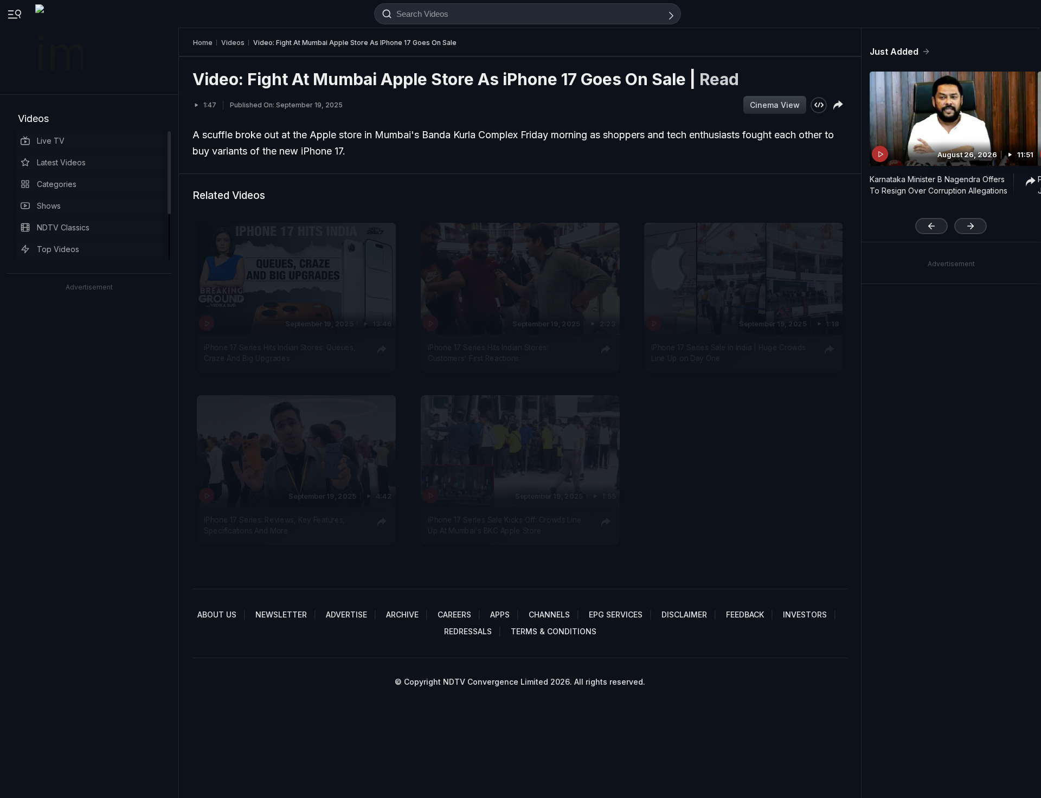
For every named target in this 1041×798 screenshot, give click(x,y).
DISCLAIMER (684, 614)
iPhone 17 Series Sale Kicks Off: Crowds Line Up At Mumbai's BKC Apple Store (504, 525)
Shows (49, 205)
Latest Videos (61, 162)
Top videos (58, 249)
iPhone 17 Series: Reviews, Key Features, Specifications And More (274, 525)
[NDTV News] (60, 47)
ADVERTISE (346, 614)
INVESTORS (805, 614)
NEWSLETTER (281, 614)
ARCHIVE (402, 614)
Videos (33, 118)
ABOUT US (216, 614)
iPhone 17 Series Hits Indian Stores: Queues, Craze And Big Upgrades (279, 353)
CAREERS (454, 614)
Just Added (894, 51)
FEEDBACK (745, 614)
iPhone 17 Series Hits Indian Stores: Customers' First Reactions (488, 353)
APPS (500, 614)
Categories (56, 184)
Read (719, 79)
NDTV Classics (63, 227)
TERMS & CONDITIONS (553, 631)
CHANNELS (549, 614)
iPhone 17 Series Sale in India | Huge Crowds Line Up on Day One (728, 353)
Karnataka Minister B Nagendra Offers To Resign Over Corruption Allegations (938, 185)
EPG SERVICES (615, 614)
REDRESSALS (468, 631)
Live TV (51, 140)
